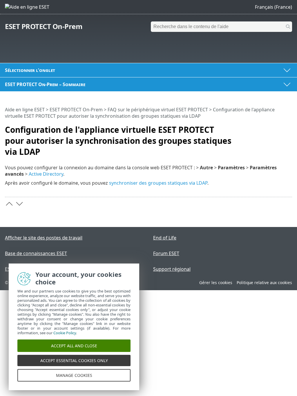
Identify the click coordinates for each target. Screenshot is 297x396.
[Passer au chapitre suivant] (19, 203)
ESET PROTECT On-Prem (43, 26)
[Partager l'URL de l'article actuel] (271, 127)
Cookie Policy (64, 332)
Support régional (172, 269)
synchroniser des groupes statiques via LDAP (158, 183)
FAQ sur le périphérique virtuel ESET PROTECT (158, 109)
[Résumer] (289, 127)
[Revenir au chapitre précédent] (9, 203)
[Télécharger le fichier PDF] (280, 127)
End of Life (164, 238)
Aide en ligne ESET (25, 109)
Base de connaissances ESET (36, 253)
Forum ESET (166, 253)
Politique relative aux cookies (264, 282)
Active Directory (46, 174)
